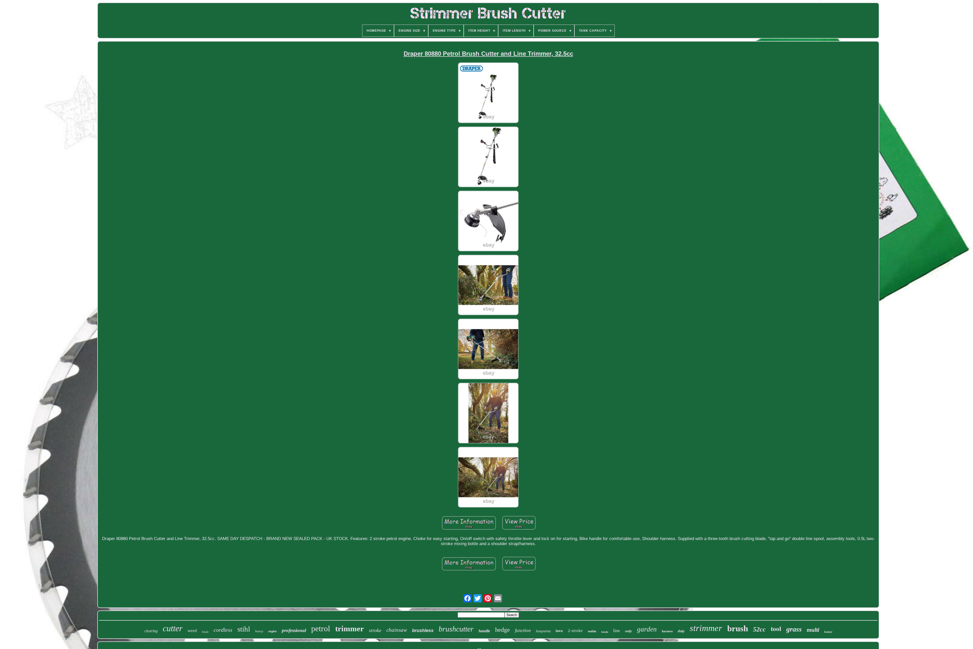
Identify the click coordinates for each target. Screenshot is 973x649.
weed (192, 630)
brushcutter (456, 629)
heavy (259, 631)
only (628, 631)
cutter (172, 628)
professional (294, 630)
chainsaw (396, 630)
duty (681, 631)
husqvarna (543, 631)
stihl (243, 629)
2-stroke (575, 630)
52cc (759, 629)
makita (592, 631)
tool (776, 628)
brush (737, 628)
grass (794, 629)
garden (647, 629)
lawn (559, 630)
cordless (223, 630)
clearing (151, 631)
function (523, 630)
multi (813, 630)
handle (484, 631)
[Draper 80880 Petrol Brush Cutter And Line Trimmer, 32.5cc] (488, 93)
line (616, 630)
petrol (320, 628)
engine (272, 631)
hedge (502, 629)
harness (667, 631)
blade (205, 631)
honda (604, 632)
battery (828, 631)
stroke (375, 630)
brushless (423, 630)
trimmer (349, 628)
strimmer (706, 628)
